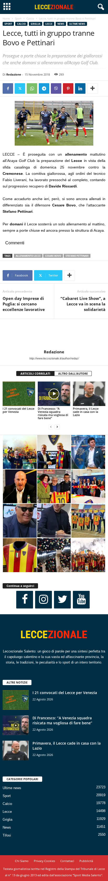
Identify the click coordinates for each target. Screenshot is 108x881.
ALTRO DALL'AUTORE (73, 373)
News (60, 24)
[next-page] (57, 427)
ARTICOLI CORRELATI (35, 373)
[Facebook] (8, 88)
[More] (92, 88)
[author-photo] (54, 334)
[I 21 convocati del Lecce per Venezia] (19, 394)
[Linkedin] (80, 88)
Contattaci (67, 861)
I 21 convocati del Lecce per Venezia (18, 410)
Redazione (13, 74)
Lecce (48, 24)
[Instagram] (43, 599)
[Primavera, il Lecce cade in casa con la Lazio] (89, 394)
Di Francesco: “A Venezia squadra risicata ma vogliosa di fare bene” (53, 413)
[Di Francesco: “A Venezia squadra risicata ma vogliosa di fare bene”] (54, 394)
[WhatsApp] (32, 88)
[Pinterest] (68, 88)
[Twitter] (20, 88)
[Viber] (56, 88)
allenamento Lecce (28, 256)
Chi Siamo (22, 861)
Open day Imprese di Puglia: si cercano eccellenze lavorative (24, 304)
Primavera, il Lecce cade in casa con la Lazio (86, 412)
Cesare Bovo (53, 256)
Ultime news (77, 24)
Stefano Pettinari (77, 256)
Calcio (30, 18)
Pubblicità (86, 861)
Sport (18, 18)
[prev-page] (50, 427)
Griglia (35, 24)
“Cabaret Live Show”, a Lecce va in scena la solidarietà (83, 304)
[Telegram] (44, 88)
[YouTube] (81, 599)
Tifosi (7, 835)
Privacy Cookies (44, 861)
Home (6, 18)
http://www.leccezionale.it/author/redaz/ (54, 358)
